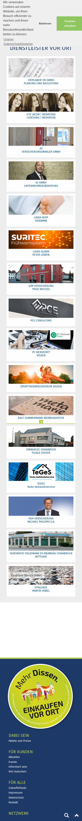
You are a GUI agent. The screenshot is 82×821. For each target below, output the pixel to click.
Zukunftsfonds (17, 788)
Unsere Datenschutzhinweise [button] (18, 42)
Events (13, 762)
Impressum (16, 792)
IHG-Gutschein (17, 771)
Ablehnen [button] (45, 23)
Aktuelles (14, 757)
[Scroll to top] (77, 816)
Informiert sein (18, 766)
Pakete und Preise (20, 741)
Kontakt (13, 802)
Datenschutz (16, 797)
